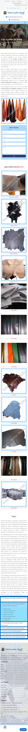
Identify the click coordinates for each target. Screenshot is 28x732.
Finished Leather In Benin (11, 42)
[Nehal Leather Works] (14, 13)
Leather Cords (4, 689)
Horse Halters (19, 1)
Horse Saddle (7, 1)
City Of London (13, 594)
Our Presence (4, 671)
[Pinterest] (18, 8)
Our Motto (3, 676)
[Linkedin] (16, 8)
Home (2, 42)
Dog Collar (3, 691)
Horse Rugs (13, 1)
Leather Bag (4, 696)
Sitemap (3, 669)
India (6, 555)
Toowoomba (6, 594)
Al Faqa (19, 594)
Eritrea (9, 555)
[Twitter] (10, 8)
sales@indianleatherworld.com (10, 707)
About (2, 666)
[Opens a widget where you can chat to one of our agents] (23, 729)
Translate (25, 5)
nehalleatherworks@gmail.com (10, 709)
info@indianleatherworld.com (14, 17)
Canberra (13, 555)
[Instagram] (13, 8)
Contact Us (3, 678)
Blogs (2, 673)
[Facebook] (8, 8)
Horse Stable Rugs (5, 694)
